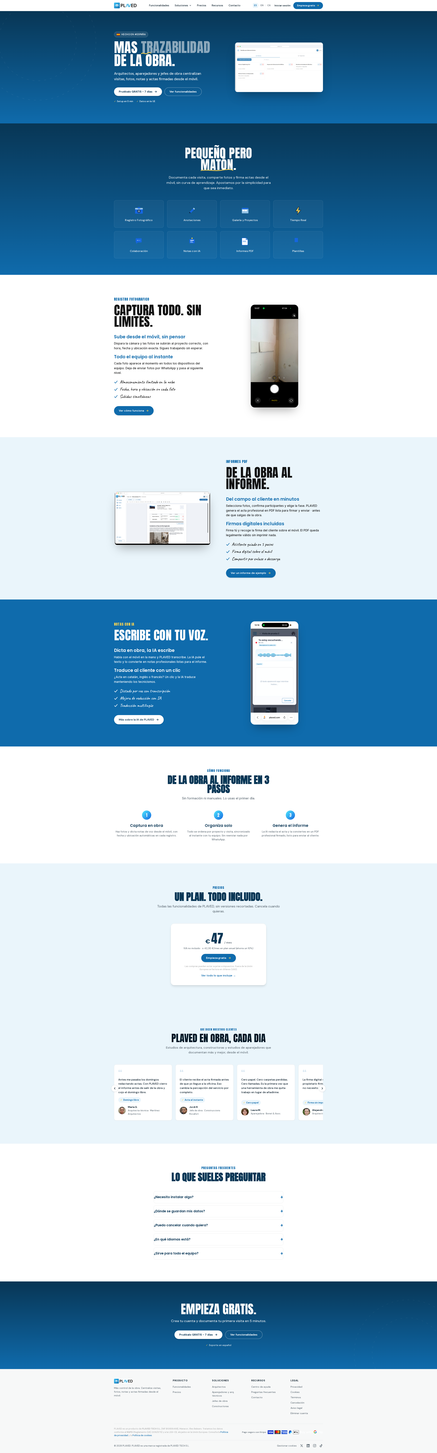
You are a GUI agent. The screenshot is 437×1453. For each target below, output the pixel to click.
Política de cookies (142, 1435)
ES (255, 5)
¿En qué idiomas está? (172, 1239)
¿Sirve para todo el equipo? (176, 1253)
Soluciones (181, 5)
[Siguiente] (322, 1088)
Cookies (295, 1392)
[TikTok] (321, 1446)
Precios (201, 5)
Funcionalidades (159, 5)
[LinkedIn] (308, 1446)
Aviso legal (296, 1407)
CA (269, 5)
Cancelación (297, 1402)
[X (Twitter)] (302, 1446)
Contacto (234, 5)
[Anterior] (114, 1088)
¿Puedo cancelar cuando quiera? (181, 1225)
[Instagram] (314, 1446)
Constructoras (220, 1406)
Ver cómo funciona (131, 410)
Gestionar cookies (287, 1445)
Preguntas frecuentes (263, 1392)
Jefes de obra (220, 1400)
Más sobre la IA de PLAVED (136, 719)
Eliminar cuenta (299, 1413)
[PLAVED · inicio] (125, 5)
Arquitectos (219, 1386)
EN (262, 5)
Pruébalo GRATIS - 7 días (135, 91)
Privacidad (296, 1386)
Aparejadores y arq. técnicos (223, 1394)
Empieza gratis (306, 5)
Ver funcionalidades (183, 91)
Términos (296, 1397)
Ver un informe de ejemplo (248, 573)
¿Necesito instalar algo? (174, 1197)
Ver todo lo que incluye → (218, 975)
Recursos (217, 5)
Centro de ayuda (261, 1386)
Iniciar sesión (282, 5)
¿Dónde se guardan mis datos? (179, 1211)
